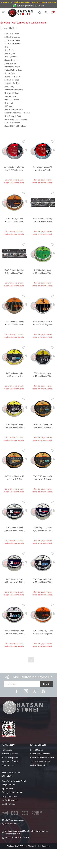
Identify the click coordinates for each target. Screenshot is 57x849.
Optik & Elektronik (38, 765)
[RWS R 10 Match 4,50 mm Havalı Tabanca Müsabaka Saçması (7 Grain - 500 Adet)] (42, 460)
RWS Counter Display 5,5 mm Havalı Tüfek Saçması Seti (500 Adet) (14, 272)
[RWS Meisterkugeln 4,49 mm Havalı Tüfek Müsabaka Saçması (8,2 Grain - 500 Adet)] (42, 357)
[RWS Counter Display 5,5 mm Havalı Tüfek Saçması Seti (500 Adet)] (14, 254)
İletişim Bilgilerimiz (10, 754)
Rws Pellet (9, 50)
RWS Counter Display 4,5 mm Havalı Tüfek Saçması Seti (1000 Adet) (42, 220)
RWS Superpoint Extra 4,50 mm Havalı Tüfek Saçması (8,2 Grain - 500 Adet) (43, 581)
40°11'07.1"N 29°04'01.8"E (17, 838)
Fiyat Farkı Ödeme (10, 761)
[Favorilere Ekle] (23, 141)
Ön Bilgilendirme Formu (12, 792)
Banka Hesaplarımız (10, 757)
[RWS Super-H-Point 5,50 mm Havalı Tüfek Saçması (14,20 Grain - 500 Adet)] (42, 511)
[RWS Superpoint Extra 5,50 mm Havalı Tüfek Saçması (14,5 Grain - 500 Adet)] (14, 614)
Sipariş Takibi (7, 788)
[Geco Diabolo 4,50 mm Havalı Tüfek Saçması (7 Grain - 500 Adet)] (14, 151)
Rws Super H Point (12, 116)
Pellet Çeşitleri (10, 57)
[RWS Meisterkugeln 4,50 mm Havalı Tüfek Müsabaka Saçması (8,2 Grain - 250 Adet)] (14, 408)
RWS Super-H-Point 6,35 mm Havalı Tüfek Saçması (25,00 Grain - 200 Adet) (14, 581)
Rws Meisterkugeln (12, 93)
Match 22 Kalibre (11, 83)
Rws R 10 (8, 103)
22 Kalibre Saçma (12, 37)
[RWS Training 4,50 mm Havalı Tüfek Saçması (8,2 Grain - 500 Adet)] (42, 614)
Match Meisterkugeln (13, 90)
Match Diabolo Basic (13, 70)
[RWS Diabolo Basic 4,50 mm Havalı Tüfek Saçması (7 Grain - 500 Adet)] (42, 254)
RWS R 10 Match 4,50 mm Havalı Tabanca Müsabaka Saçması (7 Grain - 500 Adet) (43, 478)
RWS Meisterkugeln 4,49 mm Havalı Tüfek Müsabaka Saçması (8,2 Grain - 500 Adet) (42, 375)
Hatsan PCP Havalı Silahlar (42, 757)
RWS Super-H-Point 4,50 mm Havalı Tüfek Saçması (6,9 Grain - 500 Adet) (14, 529)
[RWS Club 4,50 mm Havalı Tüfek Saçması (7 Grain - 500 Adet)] (14, 202)
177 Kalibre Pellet (12, 40)
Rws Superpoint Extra (13, 109)
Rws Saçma (9, 53)
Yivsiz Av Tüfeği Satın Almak (14, 781)
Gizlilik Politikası (8, 804)
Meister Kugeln (11, 96)
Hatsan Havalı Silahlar (40, 754)
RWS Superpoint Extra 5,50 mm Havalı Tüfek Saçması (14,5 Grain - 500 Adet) (14, 632)
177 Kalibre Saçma (12, 43)
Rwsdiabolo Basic (12, 67)
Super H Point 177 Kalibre (15, 119)
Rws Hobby (9, 86)
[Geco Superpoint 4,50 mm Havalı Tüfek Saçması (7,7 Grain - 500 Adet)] (42, 151)
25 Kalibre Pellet (11, 80)
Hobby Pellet (9, 73)
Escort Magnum (37, 750)
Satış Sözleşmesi (9, 796)
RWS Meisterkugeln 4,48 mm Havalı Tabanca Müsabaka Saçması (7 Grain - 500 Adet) (14, 375)
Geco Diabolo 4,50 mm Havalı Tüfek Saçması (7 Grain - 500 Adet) (14, 169)
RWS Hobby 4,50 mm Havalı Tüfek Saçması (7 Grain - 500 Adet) (14, 323)
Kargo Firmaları (8, 785)
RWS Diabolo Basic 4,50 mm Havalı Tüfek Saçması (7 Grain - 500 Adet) (43, 272)
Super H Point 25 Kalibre (15, 126)
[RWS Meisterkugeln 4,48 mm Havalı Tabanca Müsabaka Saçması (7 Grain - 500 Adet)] (14, 357)
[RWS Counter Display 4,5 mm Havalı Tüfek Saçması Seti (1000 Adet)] (42, 202)
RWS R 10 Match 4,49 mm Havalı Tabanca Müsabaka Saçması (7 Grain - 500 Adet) (43, 426)
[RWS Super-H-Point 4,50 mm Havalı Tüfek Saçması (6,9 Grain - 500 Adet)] (14, 511)
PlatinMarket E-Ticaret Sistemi (20, 846)
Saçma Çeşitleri (11, 60)
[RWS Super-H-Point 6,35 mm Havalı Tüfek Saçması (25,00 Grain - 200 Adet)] (14, 563)
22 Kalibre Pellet (11, 34)
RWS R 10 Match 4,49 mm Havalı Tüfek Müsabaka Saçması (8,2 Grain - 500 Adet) (14, 478)
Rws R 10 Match (11, 99)
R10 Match (9, 106)
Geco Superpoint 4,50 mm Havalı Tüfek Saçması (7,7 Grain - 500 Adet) (42, 169)
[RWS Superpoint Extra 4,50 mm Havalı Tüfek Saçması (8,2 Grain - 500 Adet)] (42, 563)
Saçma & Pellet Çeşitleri (40, 761)
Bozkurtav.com (8, 765)
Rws (6, 47)
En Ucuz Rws (10, 63)
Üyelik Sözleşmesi (9, 800)
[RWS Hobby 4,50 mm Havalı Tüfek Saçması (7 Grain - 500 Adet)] (14, 305)
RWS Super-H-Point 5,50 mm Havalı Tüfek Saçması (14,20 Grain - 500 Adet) (43, 529)
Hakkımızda (7, 750)
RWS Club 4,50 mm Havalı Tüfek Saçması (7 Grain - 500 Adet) (14, 220)
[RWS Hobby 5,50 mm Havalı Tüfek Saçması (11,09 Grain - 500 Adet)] (42, 305)
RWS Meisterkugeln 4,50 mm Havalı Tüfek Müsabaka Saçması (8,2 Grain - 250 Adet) (14, 426)
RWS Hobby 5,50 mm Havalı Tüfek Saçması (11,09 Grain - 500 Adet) (42, 323)
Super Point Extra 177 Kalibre (17, 113)
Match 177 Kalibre (12, 76)
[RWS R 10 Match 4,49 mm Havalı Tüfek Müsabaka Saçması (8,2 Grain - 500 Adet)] (14, 460)
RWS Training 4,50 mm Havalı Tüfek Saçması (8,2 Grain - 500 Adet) (43, 632)
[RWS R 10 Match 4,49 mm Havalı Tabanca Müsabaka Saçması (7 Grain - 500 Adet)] (42, 408)
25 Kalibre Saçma (12, 123)
